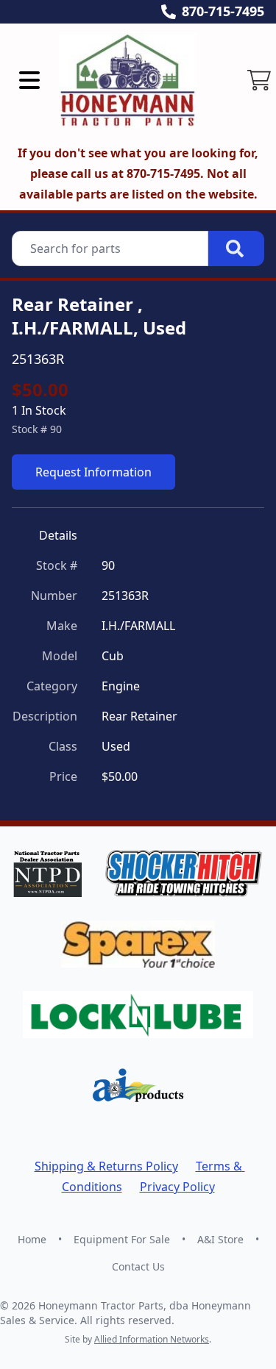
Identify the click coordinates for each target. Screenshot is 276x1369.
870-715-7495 (223, 11)
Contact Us (138, 1266)
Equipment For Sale (122, 1239)
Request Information (93, 472)
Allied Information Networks (151, 1339)
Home (32, 1239)
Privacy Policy (177, 1187)
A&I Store (220, 1239)
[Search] (236, 248)
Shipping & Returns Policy (106, 1166)
